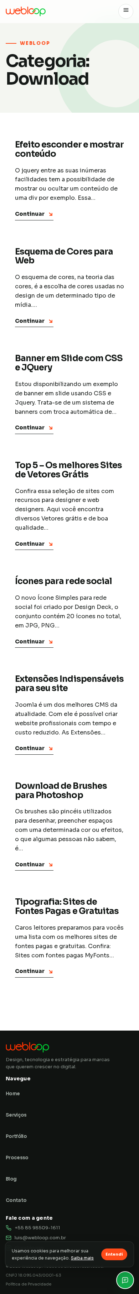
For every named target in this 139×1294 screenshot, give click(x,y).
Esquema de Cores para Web (64, 256)
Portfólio (16, 1136)
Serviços (16, 1115)
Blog (11, 1179)
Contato (16, 1200)
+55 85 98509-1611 (37, 1228)
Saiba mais (82, 1258)
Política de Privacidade (28, 1284)
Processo (17, 1158)
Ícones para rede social (63, 581)
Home (13, 1094)
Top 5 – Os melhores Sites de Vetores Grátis (68, 470)
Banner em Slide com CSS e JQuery (69, 363)
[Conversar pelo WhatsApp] (125, 1280)
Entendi (114, 1254)
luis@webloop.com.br (40, 1238)
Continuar (34, 214)
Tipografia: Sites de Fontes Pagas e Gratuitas (67, 906)
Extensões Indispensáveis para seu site (69, 684)
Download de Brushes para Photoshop (61, 791)
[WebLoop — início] (26, 11)
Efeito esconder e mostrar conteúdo (69, 149)
